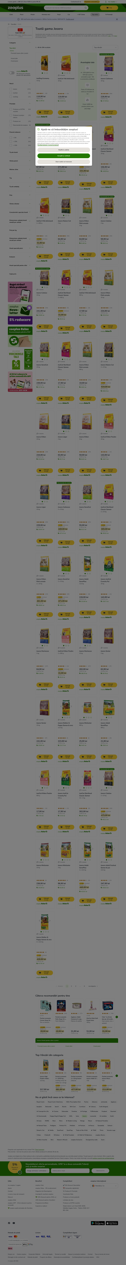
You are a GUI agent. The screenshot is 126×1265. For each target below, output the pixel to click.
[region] (63, 146)
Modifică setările (63, 150)
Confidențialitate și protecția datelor (48, 145)
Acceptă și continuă (63, 156)
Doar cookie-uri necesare (64, 162)
